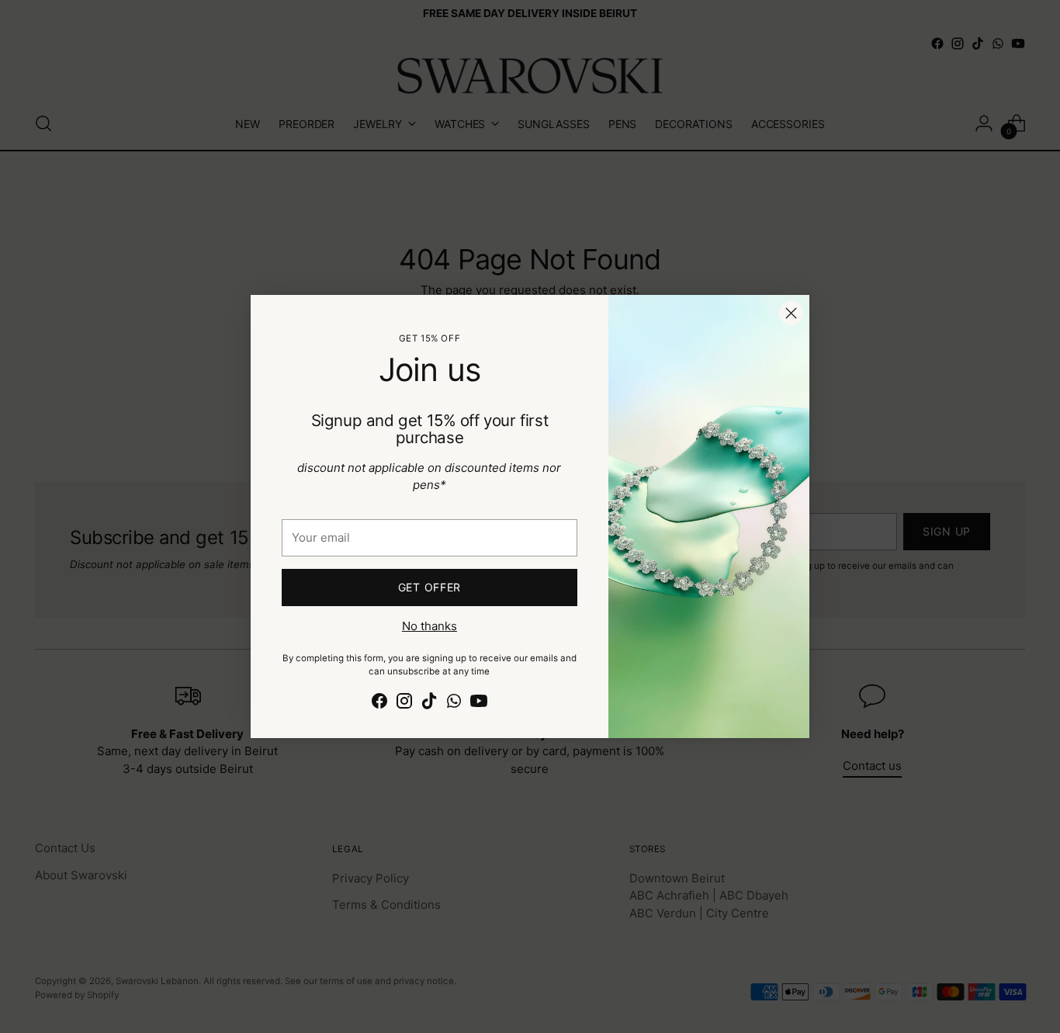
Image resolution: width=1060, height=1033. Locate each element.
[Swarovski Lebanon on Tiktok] (429, 704)
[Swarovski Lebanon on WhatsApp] (454, 704)
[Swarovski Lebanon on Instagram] (404, 704)
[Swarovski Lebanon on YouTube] (478, 704)
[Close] (791, 313)
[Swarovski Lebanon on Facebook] (379, 704)
